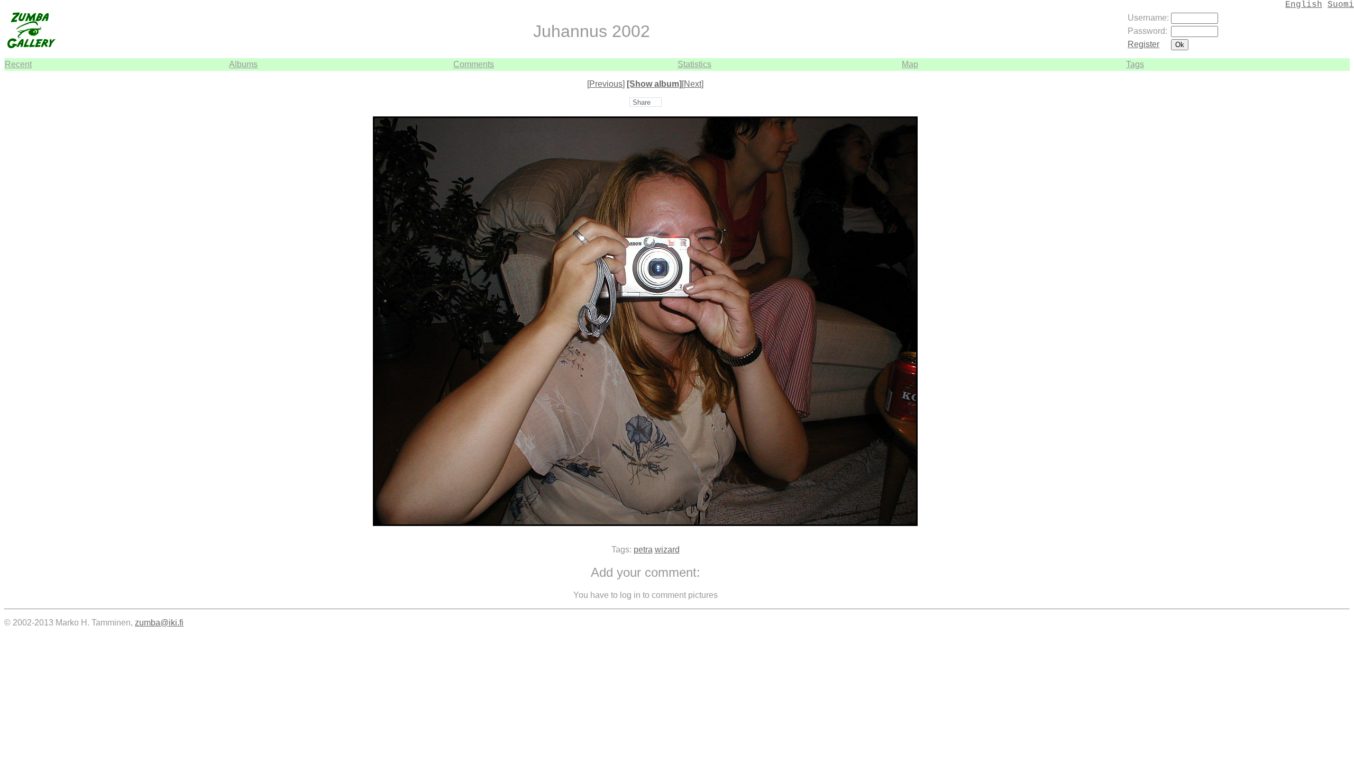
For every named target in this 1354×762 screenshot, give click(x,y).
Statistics (694, 64)
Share (642, 102)
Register (1143, 44)
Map (910, 64)
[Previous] (606, 83)
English (1303, 5)
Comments (473, 64)
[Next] (692, 83)
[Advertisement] (1318, 229)
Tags (1135, 64)
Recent (18, 64)
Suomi (1341, 5)
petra (643, 549)
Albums (243, 64)
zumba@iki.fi (159, 622)
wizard (667, 549)
